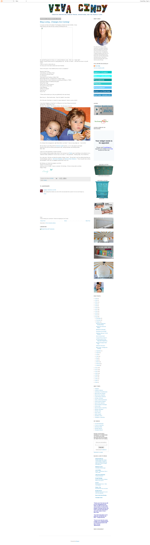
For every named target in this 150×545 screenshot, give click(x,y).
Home (65, 220)
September (98, 350)
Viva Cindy (97, 66)
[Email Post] (56, 178)
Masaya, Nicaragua (99, 409)
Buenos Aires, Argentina (100, 395)
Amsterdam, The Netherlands (101, 391)
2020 (96, 304)
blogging (45, 180)
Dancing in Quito (98, 426)
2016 (96, 311)
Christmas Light (59, 145)
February (98, 363)
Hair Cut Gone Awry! (100, 336)
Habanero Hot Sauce (100, 345)
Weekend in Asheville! (100, 329)
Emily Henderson (99, 458)
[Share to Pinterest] (65, 178)
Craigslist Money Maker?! (101, 338)
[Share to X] (63, 178)
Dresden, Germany (99, 398)
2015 (96, 313)
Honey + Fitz (98, 487)
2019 (96, 305)
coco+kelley (98, 470)
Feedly (70, 153)
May (97, 358)
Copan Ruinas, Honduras (100, 396)
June (97, 356)
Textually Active (98, 497)
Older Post (88, 220)
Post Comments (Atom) (51, 223)
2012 (96, 367)
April (97, 360)
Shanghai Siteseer (99, 430)
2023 (96, 298)
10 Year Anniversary (99, 423)
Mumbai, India (98, 411)
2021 (96, 302)
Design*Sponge (98, 478)
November (98, 320)
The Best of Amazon (99, 475)
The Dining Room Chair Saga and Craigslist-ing (101, 340)
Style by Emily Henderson (70, 158)
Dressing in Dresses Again (100, 467)
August (97, 352)
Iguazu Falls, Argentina (100, 403)
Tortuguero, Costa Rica (100, 417)
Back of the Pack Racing (100, 495)
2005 (96, 380)
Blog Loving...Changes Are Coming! (54, 22)
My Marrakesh (98, 490)
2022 (96, 300)
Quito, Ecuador (98, 414)
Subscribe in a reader (98, 452)
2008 (96, 375)
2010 (96, 371)
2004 (96, 382)
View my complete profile (99, 68)
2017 (96, 309)
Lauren (45, 189)
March (97, 361)
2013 (96, 316)
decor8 (97, 482)
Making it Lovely (99, 466)
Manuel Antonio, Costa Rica (101, 407)
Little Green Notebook (57, 158)
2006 (96, 378)
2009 (96, 373)
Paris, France (98, 412)
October (98, 322)
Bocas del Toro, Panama (100, 393)
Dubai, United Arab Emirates (101, 399)
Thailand (97, 388)
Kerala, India (97, 406)
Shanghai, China (98, 415)
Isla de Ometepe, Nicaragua (101, 404)
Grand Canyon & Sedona (100, 401)
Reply (45, 193)
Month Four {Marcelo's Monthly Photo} (101, 324)
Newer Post (42, 220)
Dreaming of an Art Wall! (101, 331)
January (98, 365)
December (98, 318)
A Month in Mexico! (99, 390)
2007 (96, 376)
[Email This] (60, 178)
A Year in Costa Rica (99, 425)
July (97, 354)
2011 (96, 369)
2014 (96, 314)
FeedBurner (104, 449)
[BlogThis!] (61, 178)
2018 (96, 307)
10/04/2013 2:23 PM (51, 189)
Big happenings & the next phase (101, 488)
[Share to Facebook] (64, 178)
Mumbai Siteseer (98, 428)
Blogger (77, 541)
